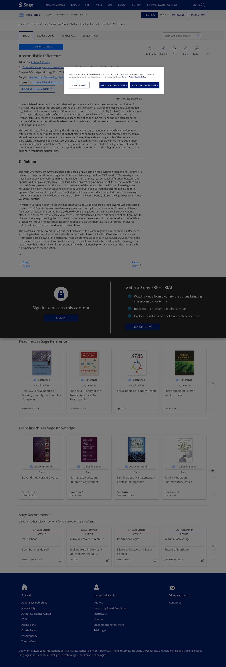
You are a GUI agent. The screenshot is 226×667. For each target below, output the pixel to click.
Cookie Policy (140, 77)
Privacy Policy (128, 77)
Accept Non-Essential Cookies (145, 85)
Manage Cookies (79, 85)
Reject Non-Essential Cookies (114, 85)
